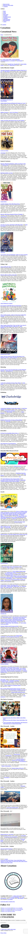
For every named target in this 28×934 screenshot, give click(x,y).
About (4, 12)
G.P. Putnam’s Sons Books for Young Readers (7, 100)
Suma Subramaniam (5, 60)
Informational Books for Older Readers (9, 621)
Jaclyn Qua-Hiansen (14, 112)
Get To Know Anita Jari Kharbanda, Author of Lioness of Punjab (14, 254)
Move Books (9, 411)
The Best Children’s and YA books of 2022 (9, 626)
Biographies (13, 669)
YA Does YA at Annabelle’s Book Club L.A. (10, 433)
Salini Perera (12, 65)
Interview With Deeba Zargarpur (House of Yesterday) (12, 214)
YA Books (5, 15)
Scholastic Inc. (4, 613)
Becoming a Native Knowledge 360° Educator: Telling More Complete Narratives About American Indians (13, 480)
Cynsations (5, 6)
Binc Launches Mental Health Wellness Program (11, 688)
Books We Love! (7, 526)
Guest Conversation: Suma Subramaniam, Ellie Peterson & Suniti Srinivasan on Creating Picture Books (15, 723)
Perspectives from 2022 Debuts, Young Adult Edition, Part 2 (13, 860)
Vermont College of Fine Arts (18, 768)
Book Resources (6, 20)
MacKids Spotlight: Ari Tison (7, 172)
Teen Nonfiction (15, 622)
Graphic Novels (8, 587)
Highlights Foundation (14, 680)
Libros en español (8, 620)
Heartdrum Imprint (7, 16)
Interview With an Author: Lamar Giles (9, 274)
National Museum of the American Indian (10, 478)
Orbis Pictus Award (9, 574)
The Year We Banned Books (6, 848)
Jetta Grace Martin (8, 514)
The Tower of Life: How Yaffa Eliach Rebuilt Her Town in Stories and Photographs (14, 516)
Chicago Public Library (7, 617)
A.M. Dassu (3, 152)
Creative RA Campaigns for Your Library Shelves (11, 382)
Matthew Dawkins (4, 112)
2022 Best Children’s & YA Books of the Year (17, 534)
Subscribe (5, 926)
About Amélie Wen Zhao (6, 266)
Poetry (2, 587)
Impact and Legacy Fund (19, 521)
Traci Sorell (3, 679)
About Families (16, 668)
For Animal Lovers (4, 668)
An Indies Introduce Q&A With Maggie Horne (10, 203)
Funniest (10, 668)
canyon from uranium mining (12, 807)
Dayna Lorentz (17, 573)
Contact (4, 21)
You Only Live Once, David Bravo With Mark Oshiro (12, 224)
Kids (8, 567)
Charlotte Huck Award (10, 572)
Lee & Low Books (4, 150)
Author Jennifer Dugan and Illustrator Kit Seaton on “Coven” (13, 103)
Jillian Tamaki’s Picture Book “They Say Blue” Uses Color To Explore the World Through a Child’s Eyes (13, 326)
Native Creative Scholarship (8, 681)
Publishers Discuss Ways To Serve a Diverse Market (11, 419)
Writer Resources (6, 19)
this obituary (6, 777)
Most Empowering (11, 670)
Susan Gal (14, 518)
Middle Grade (16, 586)
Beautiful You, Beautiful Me (13, 64)
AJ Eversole (11, 898)
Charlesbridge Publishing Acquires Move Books (10, 408)
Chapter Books (10, 586)
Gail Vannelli (19, 60)
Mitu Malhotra (20, 898)
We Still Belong (23, 761)
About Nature (18, 670)
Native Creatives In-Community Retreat (12, 685)
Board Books (15, 618)
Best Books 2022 (14, 585)
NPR (2, 526)
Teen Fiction (8, 622)
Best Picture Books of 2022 (13, 667)
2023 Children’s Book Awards (19, 571)
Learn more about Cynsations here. (8, 901)
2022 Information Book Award (12, 636)
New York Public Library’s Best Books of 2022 (12, 566)
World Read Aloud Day (21, 473)
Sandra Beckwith (9, 370)
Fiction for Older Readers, (17, 620)
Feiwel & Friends (4, 563)
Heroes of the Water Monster (18, 760)
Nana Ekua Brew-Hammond (21, 577)
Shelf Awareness (4, 534)
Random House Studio (5, 354)
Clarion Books (4, 201)
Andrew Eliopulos (13, 357)
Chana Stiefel (3, 518)
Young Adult (7, 527)
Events (4, 13)
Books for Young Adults (8, 5)
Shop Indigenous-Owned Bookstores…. (9, 443)
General (6, 859)
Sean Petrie (23, 835)
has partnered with (4, 680)
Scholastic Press (4, 509)
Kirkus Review (4, 667)
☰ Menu (2, 8)
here (25, 469)
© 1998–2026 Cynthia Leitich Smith (8, 929)
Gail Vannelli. (10, 899)
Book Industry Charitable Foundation (18, 689)
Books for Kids (6, 4)
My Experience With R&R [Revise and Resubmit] (11, 305)
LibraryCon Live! (17, 466)
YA (20, 586)
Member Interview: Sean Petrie (7, 834)
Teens (12, 567)
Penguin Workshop (4, 663)
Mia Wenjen (7, 71)
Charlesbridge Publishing (10, 410)
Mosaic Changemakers (6, 766)
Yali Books (3, 252)
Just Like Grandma (20, 759)
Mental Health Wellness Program (18, 692)
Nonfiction (24, 586)
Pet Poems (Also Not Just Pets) (10, 836)
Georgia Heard (8, 580)
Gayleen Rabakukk (16, 59)
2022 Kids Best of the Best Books (20, 617)
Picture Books (3, 586)
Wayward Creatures (9, 573)
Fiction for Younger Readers (6, 619)
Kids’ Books (5, 14)
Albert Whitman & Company (7, 303)
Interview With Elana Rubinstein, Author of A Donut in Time (13, 163)
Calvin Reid (7, 421)
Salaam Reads (4, 216)
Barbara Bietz (5, 164)
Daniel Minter (9, 578)
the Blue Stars (8, 755)
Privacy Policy (4, 932)
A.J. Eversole (12, 60)
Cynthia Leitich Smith (6, 59)
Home (4, 11)
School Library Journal (5, 585)
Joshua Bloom (15, 514)
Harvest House (17, 754)
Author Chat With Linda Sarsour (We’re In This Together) (12, 120)
